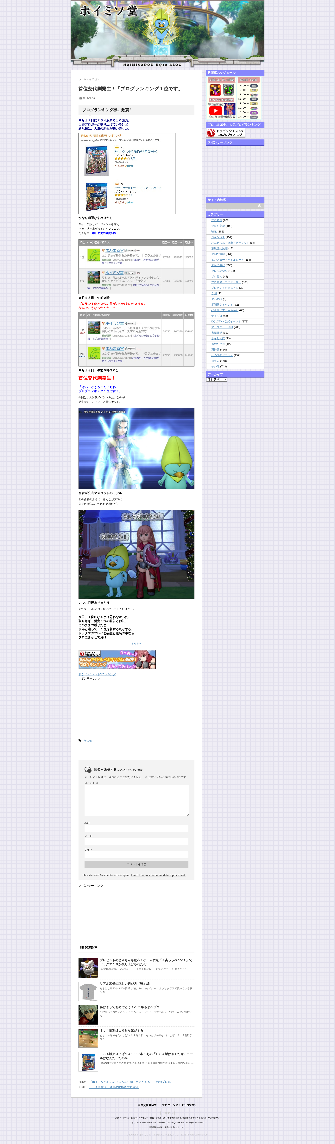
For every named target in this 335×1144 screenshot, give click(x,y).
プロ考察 (216, 220)
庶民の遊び (218, 265)
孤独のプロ (218, 344)
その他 (88, 740)
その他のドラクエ (222, 355)
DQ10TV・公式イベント (226, 321)
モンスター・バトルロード (227, 259)
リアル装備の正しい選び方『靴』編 (124, 983)
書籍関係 (216, 332)
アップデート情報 (222, 327)
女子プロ (216, 315)
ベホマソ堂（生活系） (224, 310)
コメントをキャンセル (129, 769)
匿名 (97, 769)
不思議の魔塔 (219, 248)
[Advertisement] (108, 709)
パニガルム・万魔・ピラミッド (230, 242)
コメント (91, 782)
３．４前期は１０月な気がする (121, 1030)
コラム (215, 360)
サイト (88, 849)
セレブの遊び (219, 270)
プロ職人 (216, 276)
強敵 (214, 231)
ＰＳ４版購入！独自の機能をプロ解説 (114, 1087)
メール (88, 836)
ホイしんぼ (218, 338)
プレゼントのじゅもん (224, 287)
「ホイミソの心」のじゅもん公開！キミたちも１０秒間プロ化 (130, 1082)
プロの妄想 (218, 225)
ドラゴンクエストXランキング (97, 674)
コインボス (218, 237)
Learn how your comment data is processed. (158, 875)
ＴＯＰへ (136, 643)
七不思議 (216, 299)
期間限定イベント (222, 304)
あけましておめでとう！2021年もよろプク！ (131, 1007)
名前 (87, 822)
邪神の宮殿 (218, 254)
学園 (214, 293)
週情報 (215, 349)
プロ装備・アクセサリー (226, 282)
